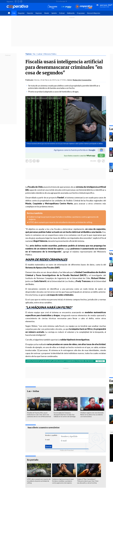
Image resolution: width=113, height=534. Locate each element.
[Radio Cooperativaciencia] (66, 7)
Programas (81, 13)
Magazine (21, 13)
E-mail (47, 439)
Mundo (46, 13)
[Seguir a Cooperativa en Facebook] (16, 1)
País (13, 13)
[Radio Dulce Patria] (52, 7)
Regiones (39, 13)
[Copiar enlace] (103, 160)
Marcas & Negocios (93, 13)
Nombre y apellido (51, 435)
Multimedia (70, 13)
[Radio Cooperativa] (83, 7)
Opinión (54, 13)
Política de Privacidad (66, 450)
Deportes (30, 13)
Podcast (62, 13)
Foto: (28, 98)
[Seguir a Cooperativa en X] (18, 1)
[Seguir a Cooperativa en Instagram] (21, 1)
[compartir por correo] (99, 160)
